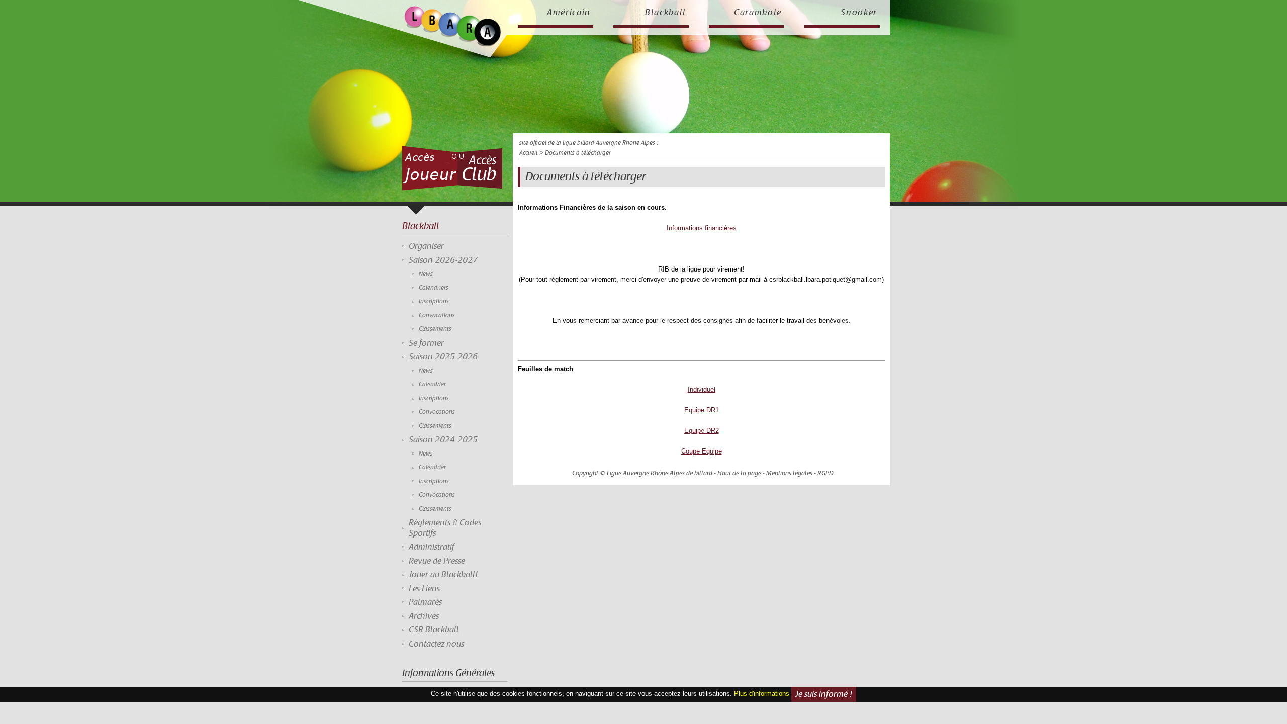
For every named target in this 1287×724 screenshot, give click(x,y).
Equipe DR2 (701, 430)
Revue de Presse (437, 561)
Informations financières (702, 228)
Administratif (431, 547)
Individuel (701, 389)
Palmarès (425, 602)
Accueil (528, 153)
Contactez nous (436, 644)
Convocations (437, 315)
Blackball (665, 13)
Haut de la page (739, 473)
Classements (435, 329)
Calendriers (433, 288)
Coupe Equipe (701, 451)
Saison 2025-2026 (443, 357)
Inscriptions (434, 301)
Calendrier (432, 384)
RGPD (825, 473)
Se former (426, 343)
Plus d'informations (761, 693)
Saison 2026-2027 (443, 260)
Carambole (758, 13)
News (426, 273)
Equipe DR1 (701, 410)
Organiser (426, 246)
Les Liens (424, 589)
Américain (569, 13)
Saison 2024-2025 (443, 440)
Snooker (859, 13)
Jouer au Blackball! (443, 575)
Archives (424, 616)
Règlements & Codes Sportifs (445, 528)
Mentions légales (789, 473)
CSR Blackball (434, 630)
